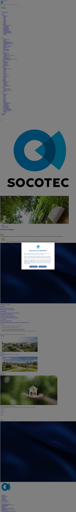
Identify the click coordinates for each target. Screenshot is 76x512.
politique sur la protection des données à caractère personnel (35, 254)
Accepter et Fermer (42, 266)
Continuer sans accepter (48, 243)
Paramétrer (33, 266)
